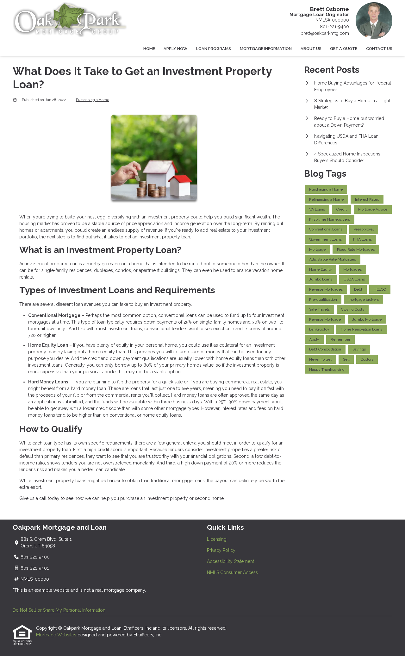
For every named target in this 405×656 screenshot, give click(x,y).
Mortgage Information (266, 48)
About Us (311, 48)
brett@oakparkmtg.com (325, 33)
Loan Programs (213, 48)
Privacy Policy (221, 550)
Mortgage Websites (57, 634)
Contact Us (379, 48)
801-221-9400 (334, 26)
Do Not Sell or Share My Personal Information (59, 610)
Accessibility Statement (230, 561)
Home (149, 48)
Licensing (217, 539)
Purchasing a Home (92, 100)
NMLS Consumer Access (232, 572)
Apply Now (175, 48)
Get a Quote (343, 48)
